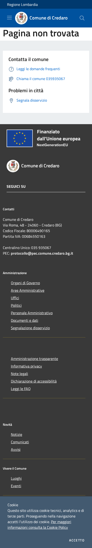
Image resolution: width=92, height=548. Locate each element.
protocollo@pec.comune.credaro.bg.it (42, 253)
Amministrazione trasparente (34, 358)
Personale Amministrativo (32, 313)
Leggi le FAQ (21, 388)
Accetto (76, 540)
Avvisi (16, 449)
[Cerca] (82, 18)
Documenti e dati (24, 320)
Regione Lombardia (22, 4)
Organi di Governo (25, 283)
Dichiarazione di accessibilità (34, 381)
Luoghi (16, 478)
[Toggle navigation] (9, 17)
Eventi (16, 486)
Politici (16, 305)
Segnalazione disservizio (30, 328)
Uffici (15, 298)
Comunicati (20, 442)
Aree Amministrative (27, 290)
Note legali (19, 373)
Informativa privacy (26, 366)
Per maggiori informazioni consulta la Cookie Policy (39, 524)
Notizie (16, 434)
